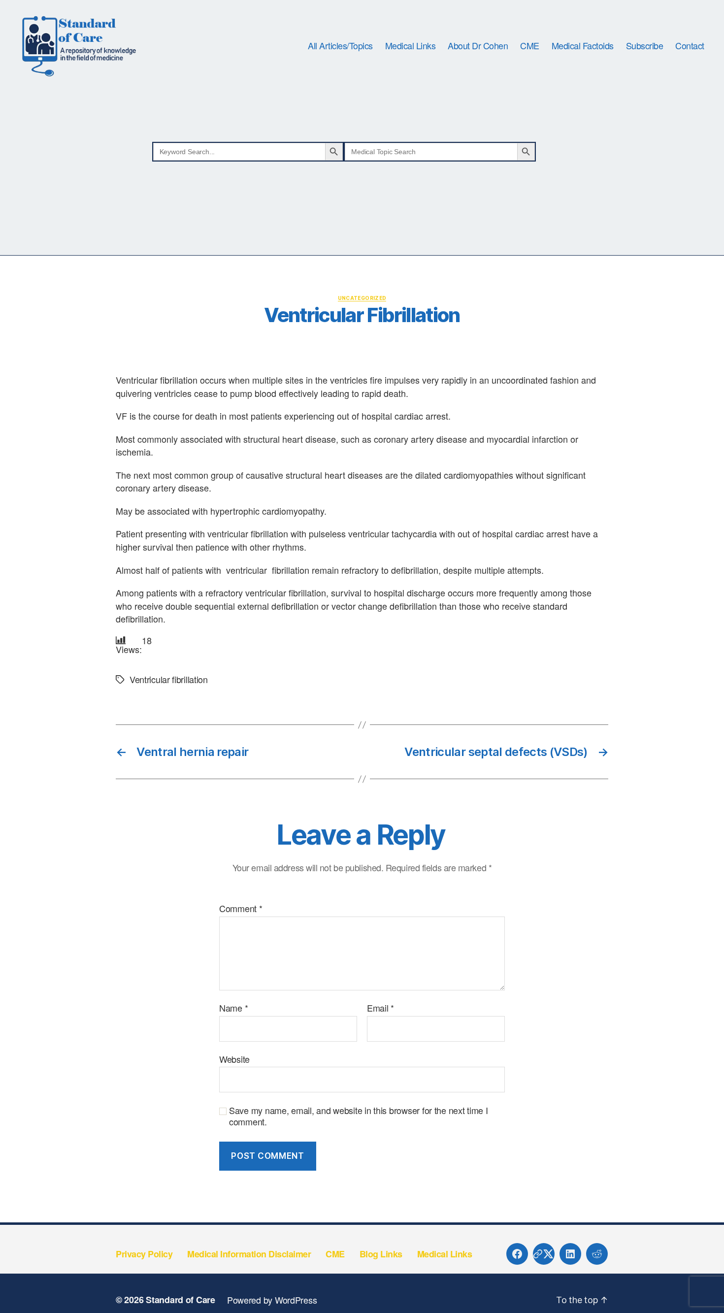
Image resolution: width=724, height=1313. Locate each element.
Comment (241, 908)
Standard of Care (180, 1299)
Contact (689, 45)
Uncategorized (362, 298)
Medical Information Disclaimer (249, 1253)
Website (234, 1058)
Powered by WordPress (272, 1299)
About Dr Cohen (478, 45)
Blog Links (381, 1253)
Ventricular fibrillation (169, 679)
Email (380, 1008)
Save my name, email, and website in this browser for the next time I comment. (358, 1116)
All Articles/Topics (340, 45)
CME (529, 45)
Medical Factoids (583, 45)
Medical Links (410, 45)
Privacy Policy (144, 1253)
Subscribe (644, 45)
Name (233, 1008)
